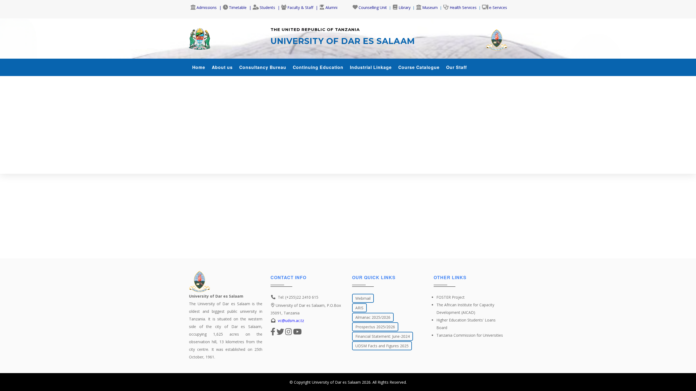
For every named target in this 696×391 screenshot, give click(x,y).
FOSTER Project (450, 297)
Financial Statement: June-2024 (382, 336)
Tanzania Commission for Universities (469, 335)
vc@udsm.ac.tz (291, 320)
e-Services (498, 7)
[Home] (199, 37)
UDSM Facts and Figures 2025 (382, 345)
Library (405, 7)
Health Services (463, 7)
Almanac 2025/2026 (372, 317)
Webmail (363, 298)
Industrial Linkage (371, 67)
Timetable (238, 7)
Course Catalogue (419, 67)
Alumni (331, 7)
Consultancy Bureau (262, 67)
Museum (430, 7)
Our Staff (456, 67)
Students (267, 7)
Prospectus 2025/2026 (375, 326)
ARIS (359, 307)
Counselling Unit (373, 7)
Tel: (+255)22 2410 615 (298, 297)
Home (198, 67)
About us (222, 67)
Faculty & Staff (300, 7)
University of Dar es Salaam (336, 382)
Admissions (207, 7)
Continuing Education (318, 67)
